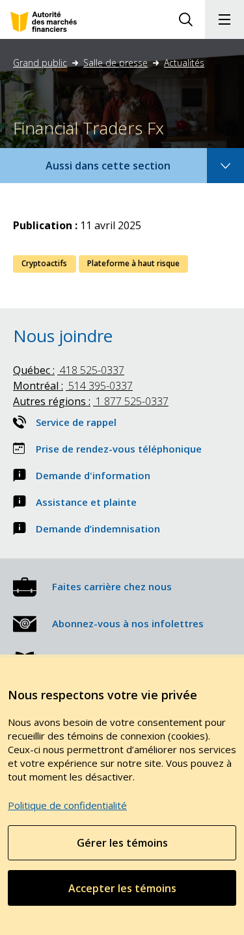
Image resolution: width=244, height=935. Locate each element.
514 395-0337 (73, 386)
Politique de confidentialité (67, 805)
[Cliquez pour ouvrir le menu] (224, 19)
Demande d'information (93, 475)
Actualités (184, 62)
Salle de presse (115, 62)
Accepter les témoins (122, 888)
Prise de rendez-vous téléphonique (119, 448)
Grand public (40, 62)
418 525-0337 (68, 370)
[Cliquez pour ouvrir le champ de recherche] (185, 19)
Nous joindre (63, 335)
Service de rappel (76, 422)
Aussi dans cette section (126, 170)
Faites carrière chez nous (112, 586)
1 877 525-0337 (91, 401)
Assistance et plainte (86, 501)
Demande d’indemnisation (98, 528)
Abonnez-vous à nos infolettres (128, 623)
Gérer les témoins (122, 843)
